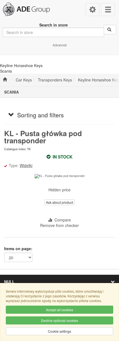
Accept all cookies (59, 309)
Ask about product (59, 202)
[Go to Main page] (5, 80)
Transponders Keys (55, 80)
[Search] (110, 29)
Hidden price (59, 189)
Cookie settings (59, 331)
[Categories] (108, 9)
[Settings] (92, 9)
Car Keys (24, 80)
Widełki (26, 165)
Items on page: (18, 248)
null (9, 281)
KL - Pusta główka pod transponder (43, 137)
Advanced (59, 45)
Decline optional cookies (59, 320)
